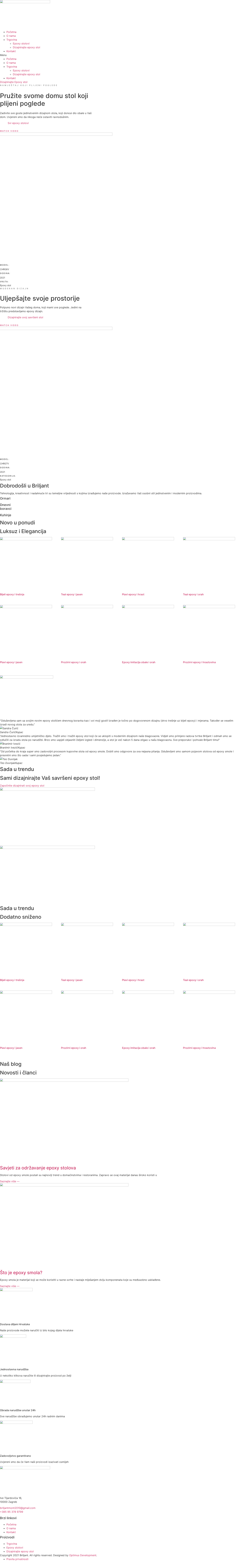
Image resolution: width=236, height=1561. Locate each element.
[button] (118, 55)
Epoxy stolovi (21, 43)
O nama (11, 35)
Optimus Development (82, 1555)
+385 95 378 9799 (11, 1511)
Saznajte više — (9, 1181)
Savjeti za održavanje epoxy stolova (38, 1168)
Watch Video (9, 131)
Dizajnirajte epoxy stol (26, 47)
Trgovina (11, 39)
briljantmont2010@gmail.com (17, 1508)
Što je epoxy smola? (21, 1272)
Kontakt (11, 51)
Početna (11, 32)
